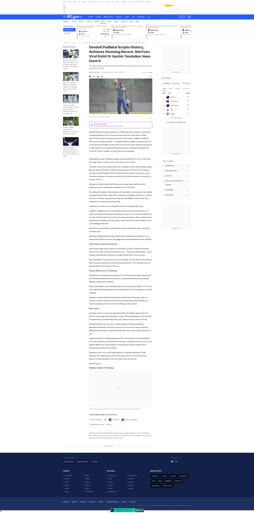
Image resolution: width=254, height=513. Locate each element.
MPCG (142, 1)
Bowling (177, 88)
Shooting (178, 481)
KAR (105, 420)
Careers (124, 502)
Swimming (155, 485)
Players (87, 488)
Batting (171, 88)
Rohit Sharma (169, 195)
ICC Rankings (169, 190)
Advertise (66, 502)
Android (115, 438)
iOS (121, 438)
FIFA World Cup (170, 165)
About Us (74, 502)
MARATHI (147, 1)
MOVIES (84, 1)
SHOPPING (124, 1)
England (172, 114)
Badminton (140, 17)
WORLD (70, 1)
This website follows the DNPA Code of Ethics (138, 505)
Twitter (124, 435)
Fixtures (89, 21)
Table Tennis (167, 485)
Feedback (83, 502)
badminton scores (135, 433)
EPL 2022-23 (133, 475)
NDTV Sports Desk (94, 72)
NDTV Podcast (108, 17)
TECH (112, 1)
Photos (109, 21)
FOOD (95, 1)
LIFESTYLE (101, 1)
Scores (74, 21)
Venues (67, 491)
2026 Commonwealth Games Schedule (174, 182)
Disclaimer (92, 502)
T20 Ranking (186, 83)
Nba (160, 481)
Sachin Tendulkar (131, 420)
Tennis (127, 17)
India (171, 109)
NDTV (64, 1)
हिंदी (79, 1)
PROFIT (75, 1)
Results (96, 21)
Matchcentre (112, 491)
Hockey (173, 476)
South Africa (174, 101)
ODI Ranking (176, 83)
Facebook (108, 435)
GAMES (117, 1)
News (103, 21)
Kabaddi (168, 481)
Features (124, 21)
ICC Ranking (89, 491)
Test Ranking (166, 83)
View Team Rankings (176, 118)
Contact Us (132, 502)
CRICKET (89, 1)
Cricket (90, 17)
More (138, 21)
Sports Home (66, 43)
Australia (173, 97)
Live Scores (68, 475)
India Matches (69, 29)
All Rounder (186, 88)
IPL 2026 (67, 33)
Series (81, 21)
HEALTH (107, 1)
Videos (116, 21)
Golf (133, 17)
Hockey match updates (122, 433)
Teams (131, 21)
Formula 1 (119, 17)
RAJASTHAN (135, 1)
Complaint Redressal (112, 502)
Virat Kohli (115, 420)
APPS (129, 1)
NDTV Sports (93, 435)
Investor (100, 502)
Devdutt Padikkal (96, 420)
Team (164, 88)
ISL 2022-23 (112, 475)
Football (98, 17)
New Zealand (174, 105)
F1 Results (145, 433)
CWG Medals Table (171, 170)
